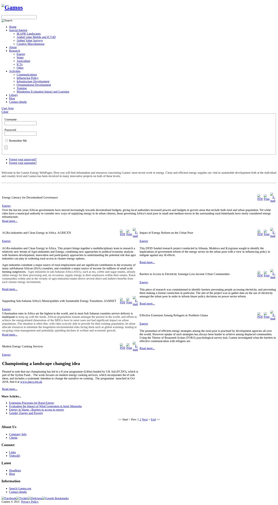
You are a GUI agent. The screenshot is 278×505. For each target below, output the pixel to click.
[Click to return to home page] (12, 7)
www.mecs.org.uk (31, 381)
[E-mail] (272, 200)
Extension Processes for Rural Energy (31, 402)
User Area (8, 108)
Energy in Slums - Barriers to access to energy (36, 409)
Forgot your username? (23, 162)
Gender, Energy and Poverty (26, 413)
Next (145, 419)
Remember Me (18, 140)
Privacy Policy (30, 501)
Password (10, 129)
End (153, 419)
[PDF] (260, 199)
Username (11, 119)
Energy (6, 205)
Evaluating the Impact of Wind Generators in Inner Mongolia (45, 406)
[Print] (266, 199)
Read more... (9, 221)
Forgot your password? (23, 159)
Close (5, 111)
